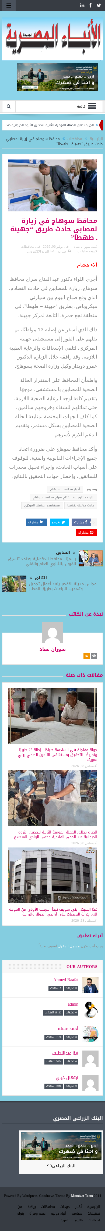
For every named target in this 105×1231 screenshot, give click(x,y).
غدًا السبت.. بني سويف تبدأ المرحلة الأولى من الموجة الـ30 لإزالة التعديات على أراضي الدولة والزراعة (53, 912)
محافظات (27, 247)
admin (73, 1004)
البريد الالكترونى (38, 251)
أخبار (78, 1206)
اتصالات (94, 1220)
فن (20, 1206)
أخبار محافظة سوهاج (65, 489)
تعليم (79, 1220)
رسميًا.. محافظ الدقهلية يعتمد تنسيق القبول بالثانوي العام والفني (42, 561)
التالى (41, 577)
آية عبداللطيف (65, 1053)
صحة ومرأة (37, 1213)
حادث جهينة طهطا (80, 505)
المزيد (65, 1220)
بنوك (20, 1213)
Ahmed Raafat (65, 979)
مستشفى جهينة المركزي (42, 505)
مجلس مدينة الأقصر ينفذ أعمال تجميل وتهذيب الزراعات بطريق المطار (63, 586)
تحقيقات (94, 1213)
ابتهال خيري (67, 1077)
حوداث (65, 1206)
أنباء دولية (58, 1213)
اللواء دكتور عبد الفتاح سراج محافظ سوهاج (63, 497)
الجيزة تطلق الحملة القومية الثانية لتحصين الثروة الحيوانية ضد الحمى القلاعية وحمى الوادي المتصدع (55, 835)
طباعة (62, 251)
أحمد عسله (68, 1028)
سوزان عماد (82, 247)
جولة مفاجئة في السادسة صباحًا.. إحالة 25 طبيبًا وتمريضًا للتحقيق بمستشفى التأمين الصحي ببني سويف (57, 754)
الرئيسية (93, 1206)
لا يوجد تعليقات (87, 251)
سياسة (77, 1213)
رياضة (31, 1206)
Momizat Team (82, 1196)
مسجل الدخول (69, 946)
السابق (63, 552)
